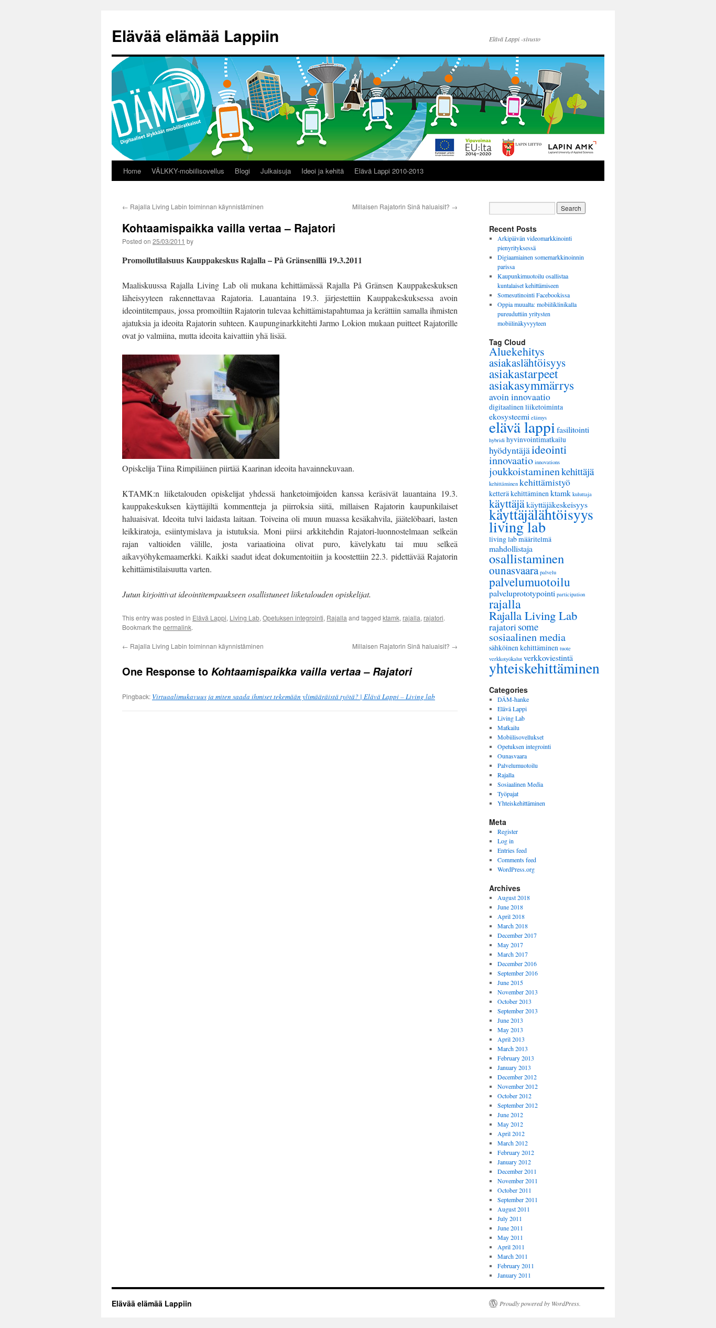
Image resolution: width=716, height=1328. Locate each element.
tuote (565, 648)
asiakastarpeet (523, 373)
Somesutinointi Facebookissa (533, 295)
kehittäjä (577, 471)
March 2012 (512, 1143)
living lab (517, 527)
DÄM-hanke (513, 699)
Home (132, 171)
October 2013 (514, 1001)
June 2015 (510, 982)
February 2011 (515, 1265)
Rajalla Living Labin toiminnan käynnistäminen (193, 206)
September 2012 (517, 1105)
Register (507, 831)
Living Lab (244, 617)
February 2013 (515, 1058)
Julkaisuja (276, 171)
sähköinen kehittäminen (523, 647)
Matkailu (508, 727)
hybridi (497, 440)
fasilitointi (573, 429)
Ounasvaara (512, 756)
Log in (505, 841)
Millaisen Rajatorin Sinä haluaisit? (405, 206)
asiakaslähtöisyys (527, 362)
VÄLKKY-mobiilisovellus (187, 171)
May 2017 (510, 944)
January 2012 (514, 1162)
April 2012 (511, 1133)
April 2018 (511, 916)
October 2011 (514, 1190)
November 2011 (517, 1180)
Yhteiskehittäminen (521, 803)
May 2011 (510, 1237)
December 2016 (517, 963)
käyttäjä (507, 503)
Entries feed (512, 850)
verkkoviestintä (548, 657)
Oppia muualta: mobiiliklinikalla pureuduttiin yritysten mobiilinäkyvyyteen (537, 313)
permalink (177, 627)
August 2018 (513, 897)
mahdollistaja (511, 548)
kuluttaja (582, 494)
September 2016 (517, 973)
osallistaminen (526, 558)
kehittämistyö (544, 482)
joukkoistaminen (524, 471)
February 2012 (515, 1152)
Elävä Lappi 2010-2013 (389, 171)
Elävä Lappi (209, 617)
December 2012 (517, 1077)
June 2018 (510, 907)
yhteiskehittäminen (544, 668)
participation (571, 594)
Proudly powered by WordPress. (540, 1303)
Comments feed (516, 859)
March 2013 (512, 1048)
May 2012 (510, 1124)
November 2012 (517, 1086)
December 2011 (517, 1171)
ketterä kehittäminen (519, 493)
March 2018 (512, 926)
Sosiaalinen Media (520, 784)
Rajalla (337, 617)
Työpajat (507, 793)
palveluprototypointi (522, 592)
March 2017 (512, 954)
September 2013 (517, 1010)
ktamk (391, 617)
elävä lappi (522, 426)
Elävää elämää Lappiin (195, 35)
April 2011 (511, 1247)
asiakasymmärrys (531, 385)
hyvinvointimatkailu (536, 439)
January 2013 (514, 1067)
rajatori (433, 617)
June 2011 (510, 1228)
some (528, 626)
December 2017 (517, 935)
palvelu (548, 572)
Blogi (242, 171)
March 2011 (512, 1256)
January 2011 (514, 1275)
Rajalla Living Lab (533, 615)
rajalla (411, 617)
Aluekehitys (517, 351)
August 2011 (513, 1209)
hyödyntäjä (509, 450)
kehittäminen (503, 483)
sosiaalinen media (527, 637)
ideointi (549, 449)
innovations (547, 462)
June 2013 (510, 1020)
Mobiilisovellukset (520, 737)
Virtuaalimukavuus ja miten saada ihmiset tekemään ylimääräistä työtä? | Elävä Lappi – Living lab (293, 696)
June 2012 (510, 1114)
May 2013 (510, 1029)
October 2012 (514, 1095)
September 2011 (517, 1199)
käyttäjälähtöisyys (541, 514)
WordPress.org (516, 869)
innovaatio (511, 460)
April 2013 (511, 1039)
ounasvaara (513, 570)
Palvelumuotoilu (517, 765)
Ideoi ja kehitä (322, 171)
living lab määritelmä (520, 539)
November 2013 (517, 992)
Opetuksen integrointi (293, 617)
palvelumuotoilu (529, 581)
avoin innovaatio (519, 396)
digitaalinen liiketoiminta (526, 407)
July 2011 (509, 1218)
